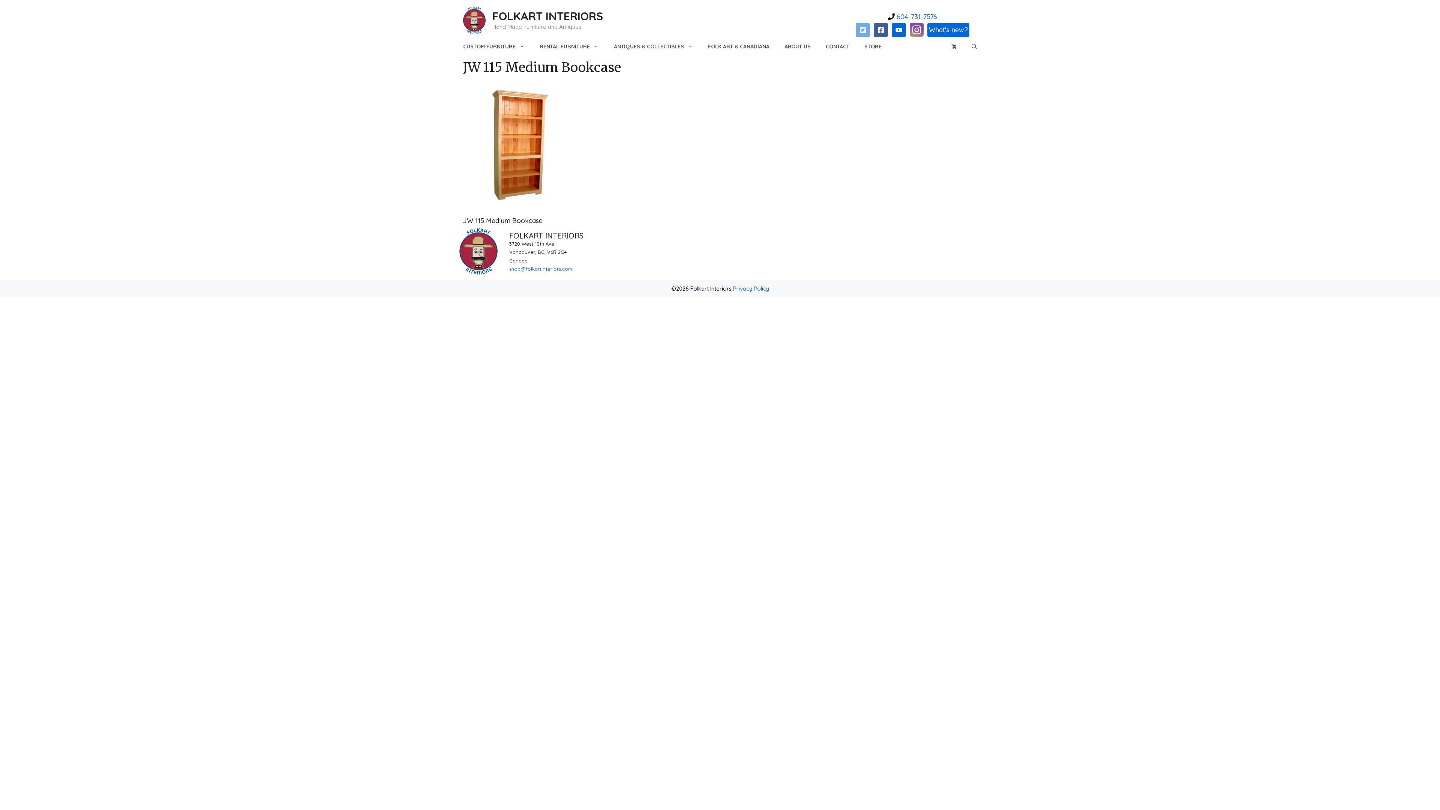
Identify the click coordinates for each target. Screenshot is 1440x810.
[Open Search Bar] (974, 46)
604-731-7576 (916, 16)
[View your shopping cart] (954, 46)
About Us (797, 46)
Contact (837, 46)
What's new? (948, 30)
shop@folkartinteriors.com (540, 269)
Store (873, 46)
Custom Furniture (489, 46)
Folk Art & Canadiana (739, 46)
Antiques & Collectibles (649, 46)
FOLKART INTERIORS (547, 16)
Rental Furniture (565, 46)
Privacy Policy (751, 288)
